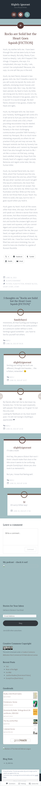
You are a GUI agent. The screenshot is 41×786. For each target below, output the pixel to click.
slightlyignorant (13, 281)
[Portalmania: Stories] (35, 706)
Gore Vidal (7, 723)
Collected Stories (9, 729)
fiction (9, 284)
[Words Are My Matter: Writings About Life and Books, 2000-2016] (35, 715)
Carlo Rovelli (8, 696)
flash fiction (18, 284)
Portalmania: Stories (10, 702)
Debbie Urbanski (9, 705)
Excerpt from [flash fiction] (14, 678)
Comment (30, 549)
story (16, 287)
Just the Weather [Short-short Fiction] (18, 675)
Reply (8, 341)
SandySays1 (20, 319)
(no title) (8, 672)
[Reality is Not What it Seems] (35, 698)
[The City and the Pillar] (35, 725)
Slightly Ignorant (20, 4)
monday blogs (31, 284)
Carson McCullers (9, 732)
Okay (20, 623)
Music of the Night (12, 669)
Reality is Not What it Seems (13, 694)
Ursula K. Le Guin (9, 716)
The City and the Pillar (11, 721)
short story (8, 287)
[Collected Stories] (35, 733)
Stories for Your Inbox (13, 605)
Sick (7, 666)
